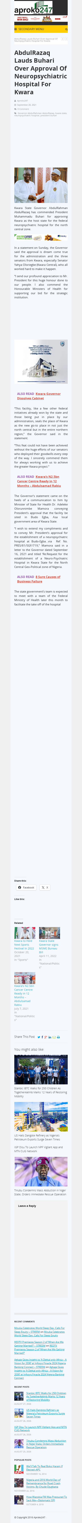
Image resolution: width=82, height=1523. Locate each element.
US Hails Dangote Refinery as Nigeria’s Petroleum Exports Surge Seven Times (45, 1413)
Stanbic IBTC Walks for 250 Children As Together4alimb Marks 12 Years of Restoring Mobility (46, 1396)
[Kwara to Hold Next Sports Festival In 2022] (24, 933)
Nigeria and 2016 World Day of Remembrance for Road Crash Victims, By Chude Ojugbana (43, 1483)
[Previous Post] (62, 38)
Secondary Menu (31, 29)
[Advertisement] (41, 144)
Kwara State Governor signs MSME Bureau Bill (48, 946)
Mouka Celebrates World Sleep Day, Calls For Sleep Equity (39, 1333)
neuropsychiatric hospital (26, 115)
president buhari (48, 115)
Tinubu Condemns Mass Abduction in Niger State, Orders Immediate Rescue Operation (46, 1444)
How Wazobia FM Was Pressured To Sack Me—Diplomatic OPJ (46, 1498)
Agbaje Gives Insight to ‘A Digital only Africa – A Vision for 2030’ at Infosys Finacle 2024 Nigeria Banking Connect (39, 1372)
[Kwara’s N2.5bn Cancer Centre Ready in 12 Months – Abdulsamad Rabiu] (24, 978)
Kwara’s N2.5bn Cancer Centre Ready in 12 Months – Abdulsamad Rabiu (24, 995)
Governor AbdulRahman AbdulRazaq (36, 113)
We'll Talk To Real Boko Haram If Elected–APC (44, 1468)
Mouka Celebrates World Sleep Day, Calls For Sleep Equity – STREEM (39, 1330)
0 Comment (23, 109)
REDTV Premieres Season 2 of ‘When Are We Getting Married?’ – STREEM (39, 1344)
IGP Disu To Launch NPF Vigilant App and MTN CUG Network (40, 1429)
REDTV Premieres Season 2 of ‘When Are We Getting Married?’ (39, 1349)
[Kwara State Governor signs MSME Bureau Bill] (49, 933)
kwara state (61, 113)
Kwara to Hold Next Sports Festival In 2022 (24, 944)
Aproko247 (39, 1517)
